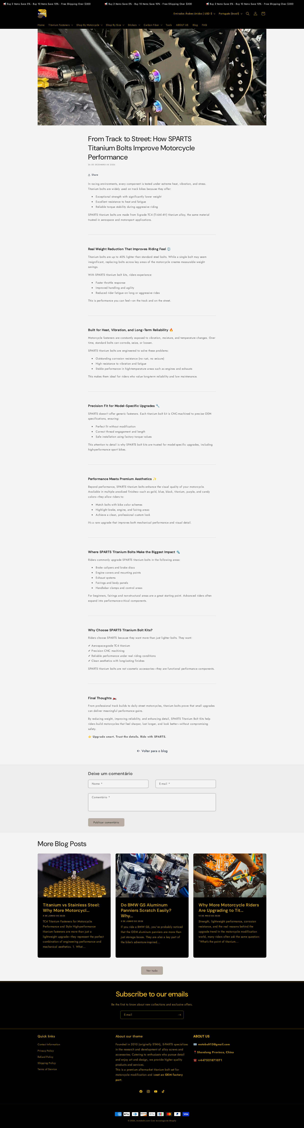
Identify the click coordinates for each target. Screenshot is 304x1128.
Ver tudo (152, 970)
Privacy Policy (46, 1050)
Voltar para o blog (155, 751)
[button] (60, 25)
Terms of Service (47, 1069)
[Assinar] (179, 1015)
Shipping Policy (47, 1063)
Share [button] (95, 174)
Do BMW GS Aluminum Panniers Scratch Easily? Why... (146, 910)
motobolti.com (143, 1120)
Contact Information (49, 1044)
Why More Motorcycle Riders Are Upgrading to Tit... (229, 907)
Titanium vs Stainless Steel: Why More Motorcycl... (71, 907)
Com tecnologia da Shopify (163, 1120)
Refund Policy (45, 1057)
